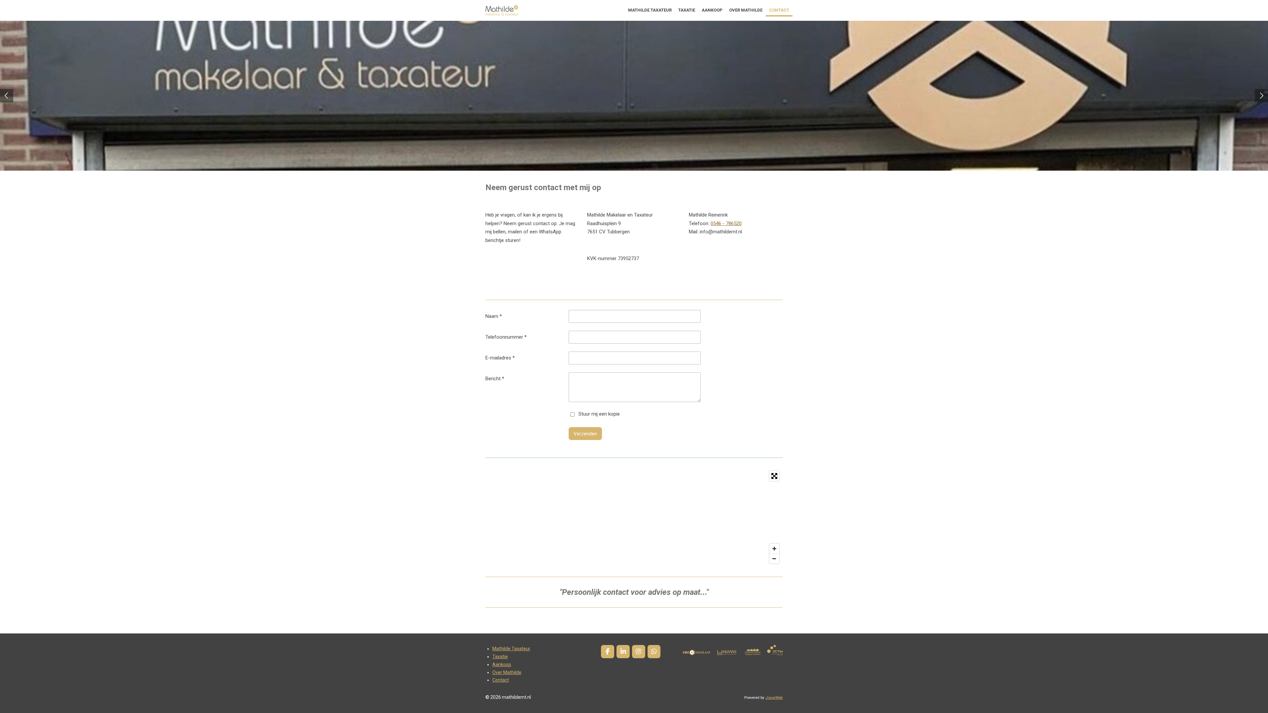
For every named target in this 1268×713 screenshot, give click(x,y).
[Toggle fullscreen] (774, 476)
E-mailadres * (500, 358)
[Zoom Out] (774, 558)
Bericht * (494, 379)
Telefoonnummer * (506, 337)
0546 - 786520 (726, 223)
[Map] (634, 517)
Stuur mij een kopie (599, 414)
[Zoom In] (774, 549)
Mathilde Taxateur (511, 648)
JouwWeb (774, 697)
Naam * (493, 316)
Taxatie (500, 656)
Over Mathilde (506, 672)
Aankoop (501, 664)
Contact (500, 680)
